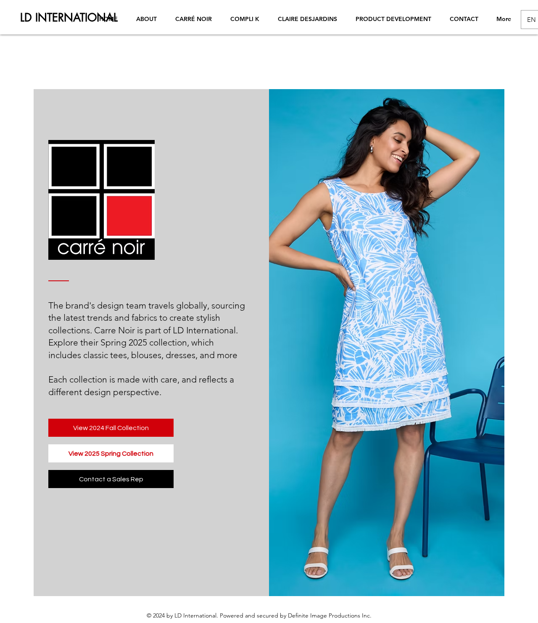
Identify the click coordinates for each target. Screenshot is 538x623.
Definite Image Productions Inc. (330, 615)
